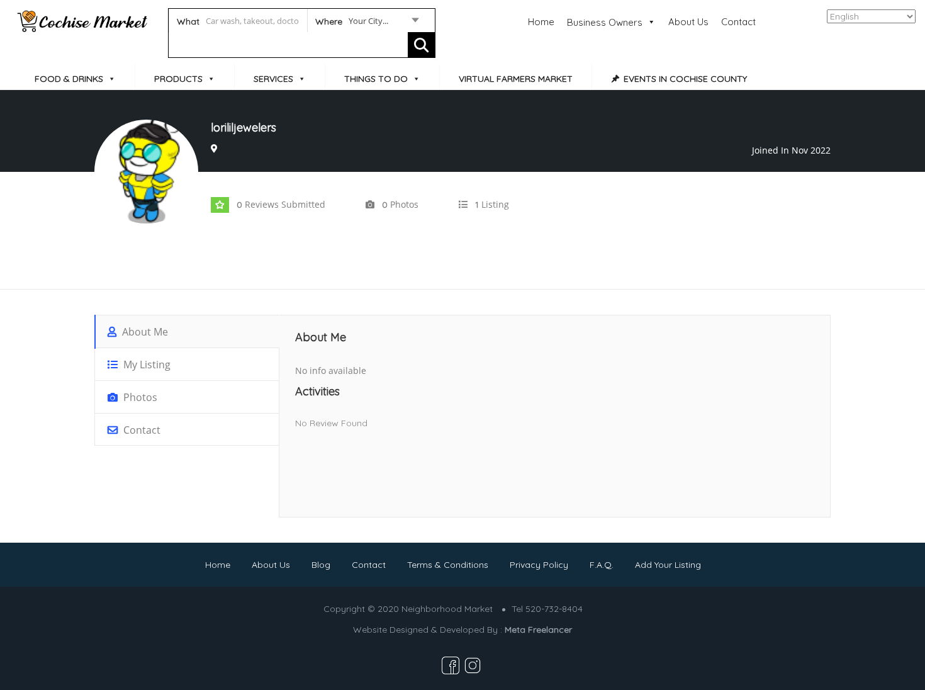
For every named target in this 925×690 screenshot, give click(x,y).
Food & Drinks (69, 78)
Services (273, 78)
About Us (688, 22)
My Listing (146, 364)
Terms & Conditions (447, 564)
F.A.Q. (602, 564)
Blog (320, 564)
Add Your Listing (668, 564)
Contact (738, 22)
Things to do (376, 78)
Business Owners (604, 22)
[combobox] (366, 23)
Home (541, 22)
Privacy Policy (539, 564)
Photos (139, 397)
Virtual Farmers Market (516, 78)
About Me (144, 332)
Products (178, 78)
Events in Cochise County (685, 78)
